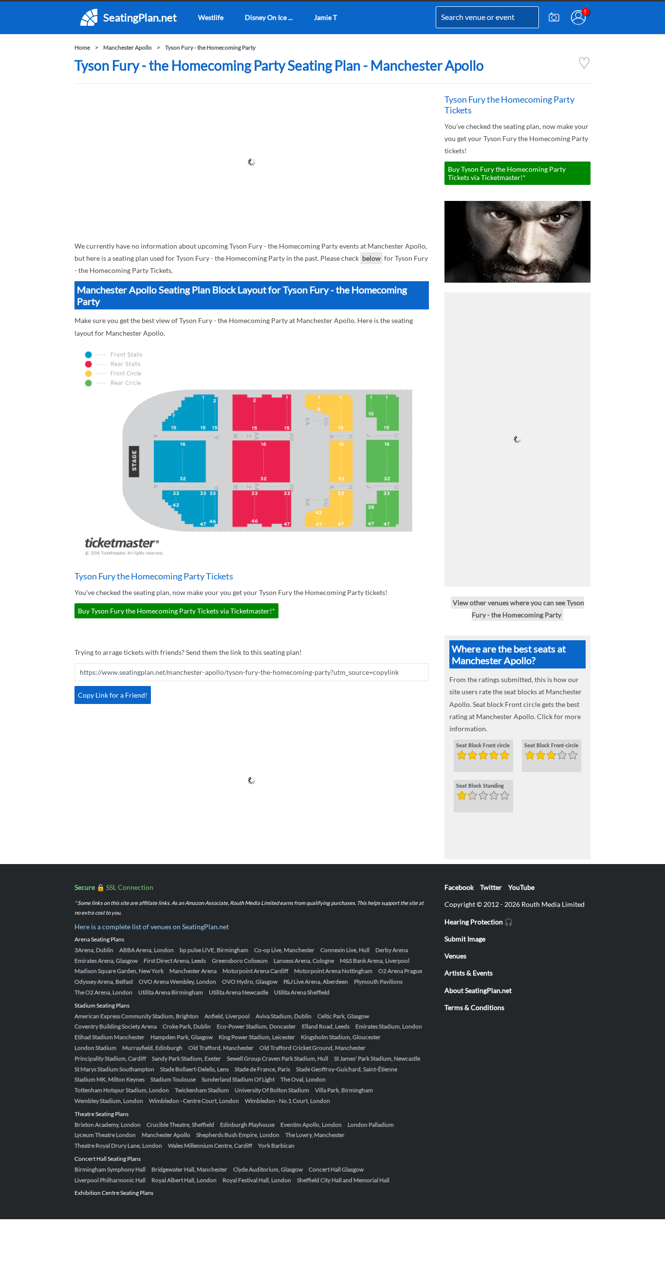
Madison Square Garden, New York (119, 970)
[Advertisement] (251, 162)
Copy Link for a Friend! (113, 695)
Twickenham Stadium (202, 1090)
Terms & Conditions (474, 1007)
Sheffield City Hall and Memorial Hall (343, 1180)
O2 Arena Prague (400, 970)
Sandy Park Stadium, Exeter (186, 1058)
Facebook (459, 887)
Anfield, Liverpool (227, 1016)
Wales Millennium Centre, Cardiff (210, 1145)
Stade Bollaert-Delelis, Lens (194, 1069)
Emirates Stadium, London (388, 1026)
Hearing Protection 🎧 (478, 922)
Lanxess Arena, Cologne (304, 960)
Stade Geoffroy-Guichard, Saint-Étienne (346, 1069)
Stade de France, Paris (262, 1069)
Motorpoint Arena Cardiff (255, 970)
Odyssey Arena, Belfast (103, 981)
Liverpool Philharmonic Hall (110, 1180)
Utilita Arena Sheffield (302, 992)
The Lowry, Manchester (315, 1134)
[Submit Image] (554, 17)
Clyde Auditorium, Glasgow (268, 1169)
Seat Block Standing (480, 786)
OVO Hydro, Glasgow (249, 981)
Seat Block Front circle (483, 746)
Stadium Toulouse (173, 1079)
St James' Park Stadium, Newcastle (377, 1058)
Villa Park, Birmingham (344, 1090)
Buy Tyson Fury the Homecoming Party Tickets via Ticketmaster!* (176, 611)
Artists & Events (468, 973)
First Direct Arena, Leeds (175, 960)
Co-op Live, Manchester (284, 950)
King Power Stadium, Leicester (257, 1037)
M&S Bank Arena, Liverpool (374, 960)
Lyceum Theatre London (105, 1134)
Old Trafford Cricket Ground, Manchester (312, 1047)
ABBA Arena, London (146, 950)
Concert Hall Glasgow (336, 1169)
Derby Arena (391, 950)
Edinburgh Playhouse (247, 1124)
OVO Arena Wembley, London (177, 981)
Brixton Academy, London (107, 1124)
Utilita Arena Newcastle (238, 992)
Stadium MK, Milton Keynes (109, 1079)
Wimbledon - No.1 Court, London (287, 1100)
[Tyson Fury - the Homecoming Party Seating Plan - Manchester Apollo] (584, 67)
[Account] (578, 17)
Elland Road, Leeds (326, 1026)
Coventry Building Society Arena (115, 1026)
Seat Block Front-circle (551, 746)
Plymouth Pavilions (378, 981)
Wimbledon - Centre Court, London (194, 1100)
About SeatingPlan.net (478, 990)
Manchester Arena (193, 970)
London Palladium (371, 1124)
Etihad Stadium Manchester (109, 1037)
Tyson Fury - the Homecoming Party (210, 47)
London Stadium (95, 1047)
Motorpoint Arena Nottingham (333, 970)
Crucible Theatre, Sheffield (180, 1124)
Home (82, 47)
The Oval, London (303, 1079)
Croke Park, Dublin (187, 1026)
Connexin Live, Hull (344, 950)
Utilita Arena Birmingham (170, 992)
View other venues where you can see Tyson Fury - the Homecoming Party (518, 608)
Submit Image (464, 939)
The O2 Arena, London (103, 992)
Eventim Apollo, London (311, 1124)
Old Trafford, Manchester (221, 1047)
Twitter (491, 887)
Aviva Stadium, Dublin (284, 1016)
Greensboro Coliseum (240, 960)
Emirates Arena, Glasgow (106, 960)
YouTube (521, 887)
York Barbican (276, 1145)
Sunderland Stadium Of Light (238, 1079)
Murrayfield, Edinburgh (152, 1047)
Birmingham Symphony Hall (110, 1169)
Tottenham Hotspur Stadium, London (121, 1090)
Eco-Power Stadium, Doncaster (256, 1026)
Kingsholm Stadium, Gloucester (341, 1037)
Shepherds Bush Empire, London (237, 1134)
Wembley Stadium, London (108, 1100)
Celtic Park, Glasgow (343, 1016)
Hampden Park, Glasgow (181, 1037)
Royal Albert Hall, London (184, 1180)
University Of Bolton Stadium (272, 1090)
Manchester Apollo (127, 47)
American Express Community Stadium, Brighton (136, 1016)
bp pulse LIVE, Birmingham (214, 950)
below (371, 258)
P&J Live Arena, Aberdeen (315, 981)
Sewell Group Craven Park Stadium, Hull (277, 1058)
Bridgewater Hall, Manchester (189, 1169)
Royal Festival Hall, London (256, 1180)
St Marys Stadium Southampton (114, 1069)
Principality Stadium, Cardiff (110, 1058)
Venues (455, 956)
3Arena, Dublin (93, 950)
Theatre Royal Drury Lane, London (118, 1145)
